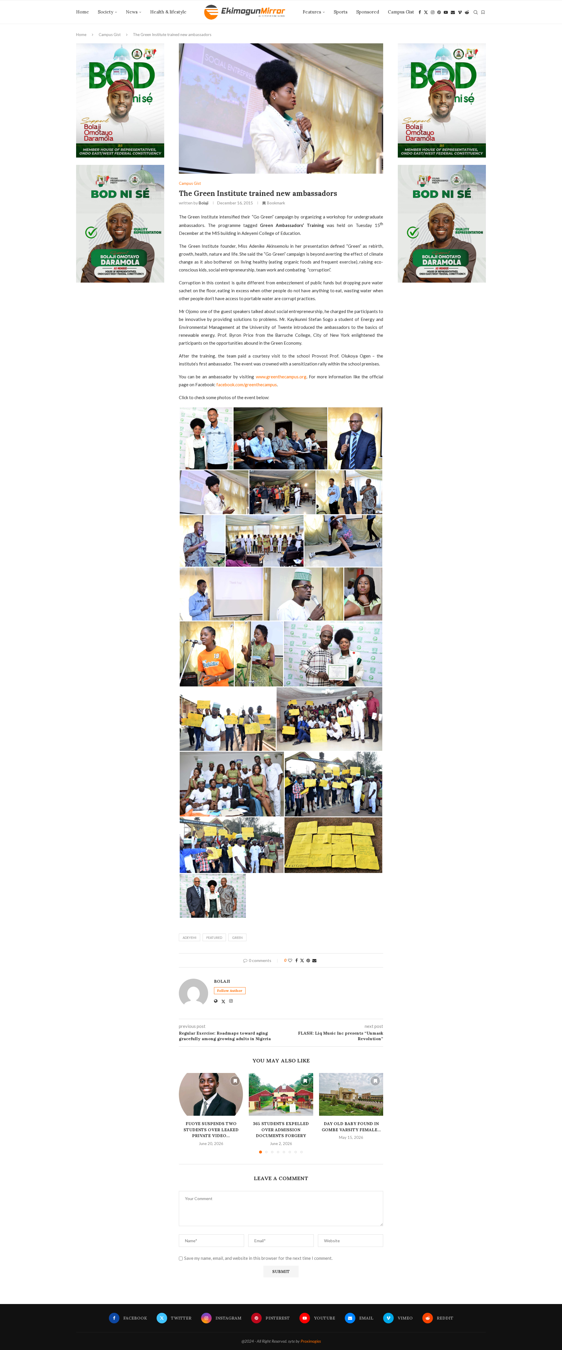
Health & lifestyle (168, 12)
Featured (214, 937)
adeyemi (189, 937)
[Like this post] (290, 960)
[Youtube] (446, 12)
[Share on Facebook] (296, 960)
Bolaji (203, 202)
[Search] (476, 12)
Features (312, 12)
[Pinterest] (439, 12)
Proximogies (311, 1341)
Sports (340, 12)
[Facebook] (420, 12)
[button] (187, 1113)
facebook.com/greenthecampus (246, 384)
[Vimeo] (460, 12)
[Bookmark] (483, 12)
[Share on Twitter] (302, 960)
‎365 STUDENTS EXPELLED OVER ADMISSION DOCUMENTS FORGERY (281, 1129)
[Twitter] (426, 12)
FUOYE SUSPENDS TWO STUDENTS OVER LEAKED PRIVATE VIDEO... (211, 1129)
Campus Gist (401, 12)
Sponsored (367, 12)
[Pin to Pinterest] (308, 960)
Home (82, 12)
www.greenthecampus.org (281, 376)
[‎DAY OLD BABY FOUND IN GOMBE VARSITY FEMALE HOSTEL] (351, 1094)
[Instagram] (432, 12)
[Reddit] (467, 12)
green (237, 937)
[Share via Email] (314, 960)
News (132, 12)
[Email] (453, 12)
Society (105, 12)
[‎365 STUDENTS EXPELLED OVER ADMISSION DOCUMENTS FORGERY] (281, 1094)
